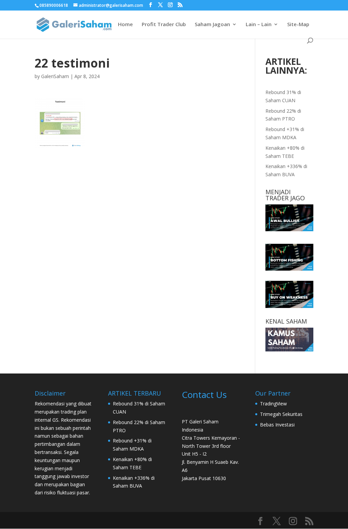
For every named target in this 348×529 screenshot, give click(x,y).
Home (125, 25)
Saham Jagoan (212, 25)
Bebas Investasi (277, 424)
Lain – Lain (259, 25)
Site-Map (298, 25)
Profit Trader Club (164, 25)
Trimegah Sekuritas (281, 414)
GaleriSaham (55, 76)
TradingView (273, 403)
